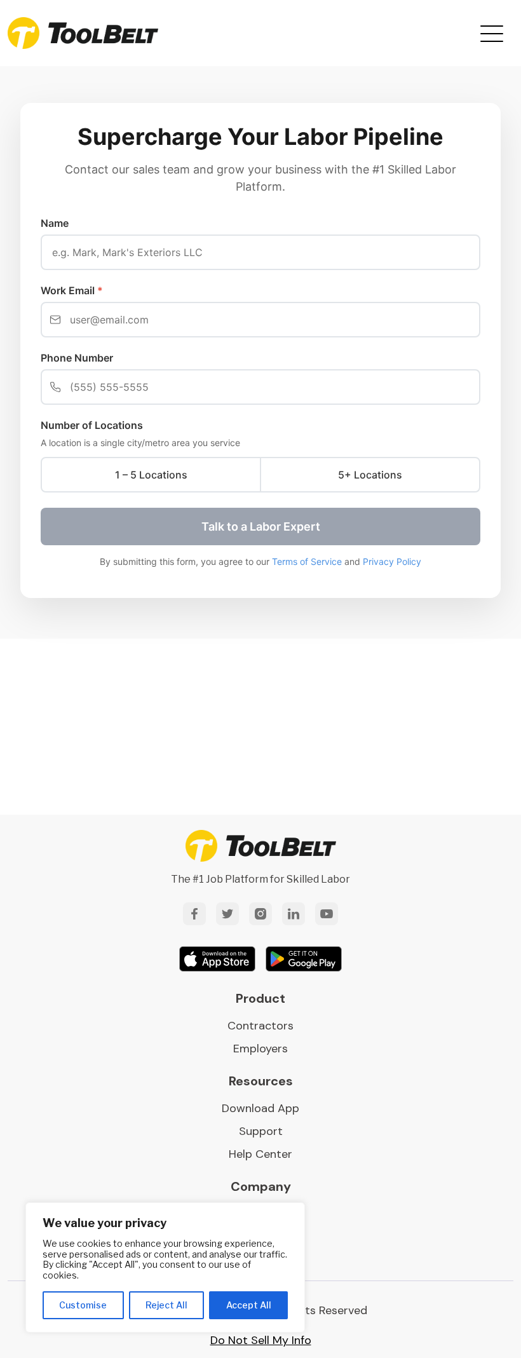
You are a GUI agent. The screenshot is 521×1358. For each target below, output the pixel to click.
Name (55, 223)
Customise (83, 1305)
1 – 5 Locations (151, 474)
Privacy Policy (392, 561)
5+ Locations (370, 474)
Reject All (166, 1305)
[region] (165, 1267)
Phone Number (77, 357)
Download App (260, 1108)
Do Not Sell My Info (260, 1340)
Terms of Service (307, 561)
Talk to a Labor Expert (260, 526)
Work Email (72, 290)
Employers (260, 1048)
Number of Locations (92, 425)
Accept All (248, 1305)
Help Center (260, 1154)
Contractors (260, 1025)
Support (261, 1131)
